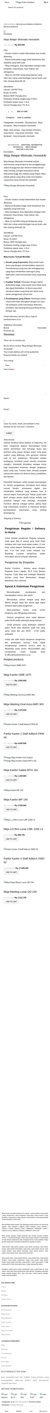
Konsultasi (5, 1362)
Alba (27, 1226)
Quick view (13, 690)
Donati (11, 1228)
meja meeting (34, 1213)
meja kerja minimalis (24, 133)
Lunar (10, 1230)
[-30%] (19, 695)
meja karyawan (8, 1219)
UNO (34, 1230)
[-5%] (21, 724)
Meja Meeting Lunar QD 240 (20, 891)
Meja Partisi (5, 1334)
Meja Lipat (5, 1326)
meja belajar (14, 130)
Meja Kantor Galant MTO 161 (21, 770)
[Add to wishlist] (7, 670)
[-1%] (21, 849)
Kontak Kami (6, 1299)
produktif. (33, 180)
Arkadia (33, 1226)
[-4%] (13, 790)
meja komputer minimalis (24, 136)
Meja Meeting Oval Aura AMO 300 (24, 704)
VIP (38, 1230)
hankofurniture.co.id (12, 319)
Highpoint (29, 1228)
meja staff (17, 1219)
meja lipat (30, 1215)
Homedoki (19, 123)
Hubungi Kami (6, 1366)
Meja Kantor (6, 1314)
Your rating (9, 361)
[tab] (13, 145)
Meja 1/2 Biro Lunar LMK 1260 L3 (23, 829)
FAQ (3, 1345)
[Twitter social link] (8, 141)
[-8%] (18, 757)
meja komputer (20, 1215)
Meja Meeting (6, 1318)
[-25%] (19, 820)
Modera (15, 1230)
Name (7, 398)
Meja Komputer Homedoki (24, 126)
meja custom (39, 1215)
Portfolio (4, 1295)
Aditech (21, 1226)
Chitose (4, 1228)
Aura (39, 1226)
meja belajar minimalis (31, 130)
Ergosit (17, 1228)
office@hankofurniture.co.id (18, 655)
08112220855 (34, 649)
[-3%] (15, 665)
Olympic (21, 1230)
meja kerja (12, 1217)
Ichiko (45, 1228)
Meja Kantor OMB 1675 (17, 674)
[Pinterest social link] (11, 141)
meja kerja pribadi (42, 1217)
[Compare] (7, 690)
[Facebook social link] (5, 141)
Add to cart (22, 111)
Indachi (4, 1230)
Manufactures (31, 123)
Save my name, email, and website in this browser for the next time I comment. (21, 425)
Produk (12, 24)
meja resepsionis (8, 1215)
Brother (44, 1226)
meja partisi (44, 1213)
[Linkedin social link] (14, 141)
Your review (9, 369)
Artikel (3, 1291)
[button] (11, 684)
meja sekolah (21, 1217)
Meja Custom (6, 1322)
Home (6, 24)
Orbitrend (28, 1230)
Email (7, 409)
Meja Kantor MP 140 (16, 799)
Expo (23, 1228)
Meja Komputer (7, 1330)
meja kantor (9, 133)
